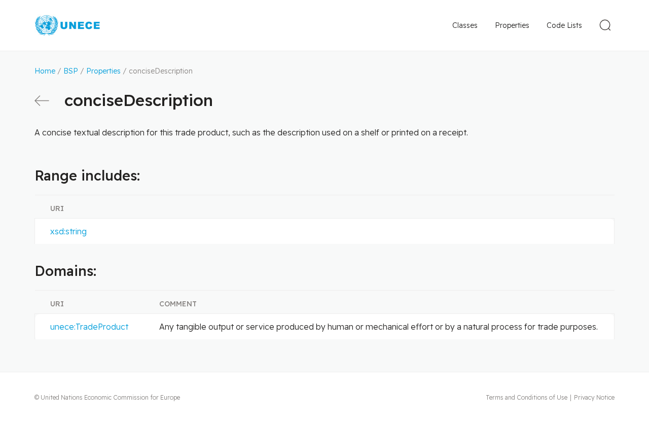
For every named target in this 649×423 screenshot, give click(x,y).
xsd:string (68, 231)
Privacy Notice (594, 397)
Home (44, 71)
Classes (465, 25)
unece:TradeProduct (89, 327)
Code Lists (564, 25)
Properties (512, 25)
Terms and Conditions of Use (526, 397)
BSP (70, 71)
